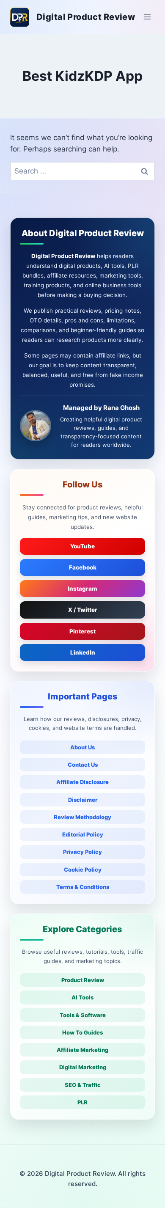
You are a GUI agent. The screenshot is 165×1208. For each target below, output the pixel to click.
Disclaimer (82, 799)
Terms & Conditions (82, 886)
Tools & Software (83, 1015)
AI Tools (83, 997)
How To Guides (82, 1032)
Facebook (82, 567)
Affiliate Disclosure (82, 782)
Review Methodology (82, 817)
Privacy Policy (82, 851)
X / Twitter (82, 609)
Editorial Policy (82, 834)
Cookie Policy (83, 869)
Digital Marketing (82, 1067)
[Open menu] (147, 16)
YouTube (82, 546)
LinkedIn (82, 652)
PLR (82, 1102)
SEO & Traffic (83, 1084)
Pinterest (82, 631)
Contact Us (83, 764)
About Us (82, 747)
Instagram (82, 588)
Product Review (82, 980)
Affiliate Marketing (82, 1049)
